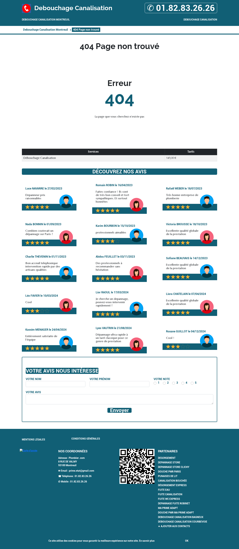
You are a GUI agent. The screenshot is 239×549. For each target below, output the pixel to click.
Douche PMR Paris (169, 471)
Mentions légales (33, 439)
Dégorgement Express (172, 485)
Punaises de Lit (167, 476)
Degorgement (166, 458)
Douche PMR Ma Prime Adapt (176, 512)
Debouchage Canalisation (200, 19)
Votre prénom (100, 379)
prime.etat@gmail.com (81, 470)
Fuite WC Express (169, 499)
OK (186, 540)
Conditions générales (85, 438)
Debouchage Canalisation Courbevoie (182, 521)
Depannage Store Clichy (173, 467)
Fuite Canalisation (170, 494)
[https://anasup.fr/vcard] (137, 466)
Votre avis (33, 392)
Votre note (162, 379)
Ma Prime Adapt (168, 508)
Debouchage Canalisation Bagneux (180, 517)
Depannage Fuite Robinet (174, 503)
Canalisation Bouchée (172, 480)
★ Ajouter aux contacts (174, 526)
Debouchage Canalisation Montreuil (46, 19)
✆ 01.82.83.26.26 (181, 8)
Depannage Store (169, 462)
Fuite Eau (164, 489)
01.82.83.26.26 (83, 476)
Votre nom (33, 379)
